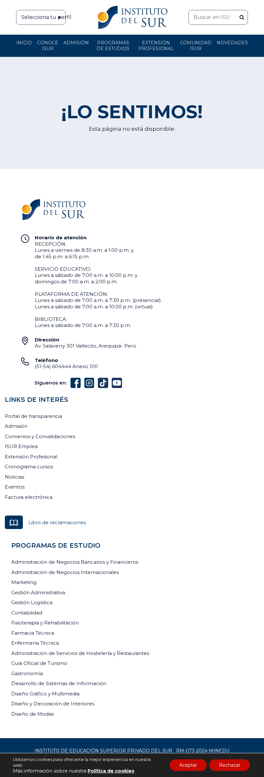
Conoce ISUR (47, 45)
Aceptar (188, 765)
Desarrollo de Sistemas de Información (58, 683)
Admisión (76, 43)
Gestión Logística (31, 602)
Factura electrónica (28, 497)
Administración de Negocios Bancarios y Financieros (74, 562)
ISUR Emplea (21, 446)
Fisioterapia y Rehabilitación (45, 623)
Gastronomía (27, 673)
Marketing (23, 582)
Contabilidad (26, 613)
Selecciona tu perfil (43, 17)
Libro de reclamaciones (57, 522)
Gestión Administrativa (38, 592)
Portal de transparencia (33, 416)
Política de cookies (111, 771)
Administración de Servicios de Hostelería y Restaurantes (80, 653)
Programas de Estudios (113, 45)
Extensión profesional (156, 45)
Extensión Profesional (31, 457)
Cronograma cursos (29, 467)
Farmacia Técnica (32, 633)
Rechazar (229, 765)
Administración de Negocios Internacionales (65, 572)
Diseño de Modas (32, 714)
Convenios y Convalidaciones (40, 436)
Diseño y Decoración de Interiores (52, 704)
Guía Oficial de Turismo (39, 663)
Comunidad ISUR (196, 45)
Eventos (14, 487)
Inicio (24, 43)
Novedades (232, 43)
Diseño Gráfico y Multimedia (45, 694)
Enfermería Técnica (35, 643)
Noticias (14, 477)
